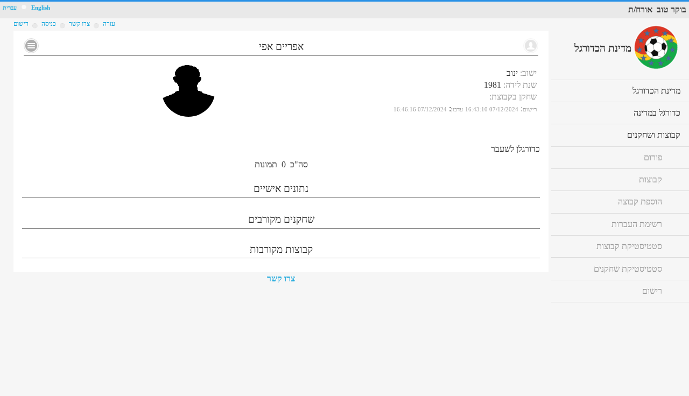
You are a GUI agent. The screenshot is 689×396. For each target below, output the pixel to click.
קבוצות (650, 179)
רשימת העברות (636, 224)
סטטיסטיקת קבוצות (629, 246)
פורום (653, 157)
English (40, 8)
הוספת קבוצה (640, 201)
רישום (21, 23)
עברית (10, 8)
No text (31, 45)
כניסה (48, 23)
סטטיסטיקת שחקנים (628, 268)
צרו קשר (281, 278)
